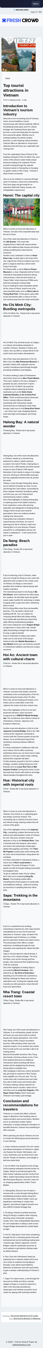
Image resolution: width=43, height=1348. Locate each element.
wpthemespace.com (21, 1345)
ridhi (25, 100)
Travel (7, 78)
